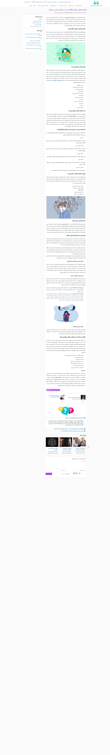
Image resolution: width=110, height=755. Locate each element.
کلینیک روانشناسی (57, 379)
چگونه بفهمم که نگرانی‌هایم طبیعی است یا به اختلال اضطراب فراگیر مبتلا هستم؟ (69, 429)
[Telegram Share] (57, 390)
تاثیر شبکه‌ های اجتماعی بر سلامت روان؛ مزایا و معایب (34, 49)
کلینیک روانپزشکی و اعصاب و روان (35, 26)
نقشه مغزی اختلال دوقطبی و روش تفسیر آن (33, 42)
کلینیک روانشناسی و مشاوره (36, 22)
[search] (72, 2)
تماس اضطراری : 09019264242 (36, 2)
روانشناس (54, 80)
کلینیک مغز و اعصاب (38, 24)
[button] (88, 447)
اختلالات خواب (80, 190)
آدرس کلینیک (26, 2)
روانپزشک (59, 80)
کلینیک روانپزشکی (65, 224)
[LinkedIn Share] (54, 390)
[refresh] (79, 473)
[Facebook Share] (52, 390)
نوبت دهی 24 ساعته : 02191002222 (49, 2)
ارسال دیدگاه (48, 474)
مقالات (40, 19)
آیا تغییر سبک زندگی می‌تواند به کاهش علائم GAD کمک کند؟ (72, 431)
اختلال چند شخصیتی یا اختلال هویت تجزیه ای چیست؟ (67, 450)
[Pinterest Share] (47, 390)
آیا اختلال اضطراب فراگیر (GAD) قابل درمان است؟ (74, 418)
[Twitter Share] (50, 390)
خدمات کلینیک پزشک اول (37, 21)
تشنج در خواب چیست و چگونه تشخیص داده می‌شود (34, 45)
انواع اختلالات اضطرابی (69, 17)
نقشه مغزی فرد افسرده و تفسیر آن (53, 449)
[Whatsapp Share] (59, 390)
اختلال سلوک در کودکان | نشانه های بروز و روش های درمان (80, 450)
